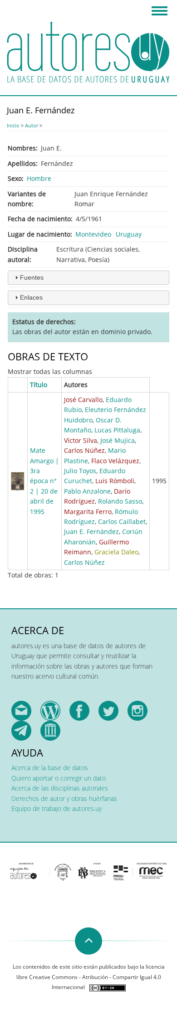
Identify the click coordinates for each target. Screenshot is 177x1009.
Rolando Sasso (120, 501)
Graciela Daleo (116, 552)
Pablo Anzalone (87, 491)
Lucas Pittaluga (117, 430)
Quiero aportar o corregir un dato (58, 778)
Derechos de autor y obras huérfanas (64, 798)
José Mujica (117, 440)
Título (38, 384)
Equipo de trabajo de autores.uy (56, 808)
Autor (31, 125)
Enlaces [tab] (31, 297)
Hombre (39, 178)
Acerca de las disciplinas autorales (59, 788)
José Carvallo (83, 399)
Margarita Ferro (88, 511)
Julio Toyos (80, 470)
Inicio (13, 125)
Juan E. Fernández (91, 531)
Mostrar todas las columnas (50, 371)
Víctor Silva (80, 440)
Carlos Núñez (84, 450)
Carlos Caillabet (122, 521)
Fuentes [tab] (32, 277)
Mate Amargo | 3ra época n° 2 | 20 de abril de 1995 (44, 480)
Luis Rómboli (114, 480)
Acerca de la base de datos (49, 767)
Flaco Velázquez (115, 460)
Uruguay (129, 234)
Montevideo (93, 234)
